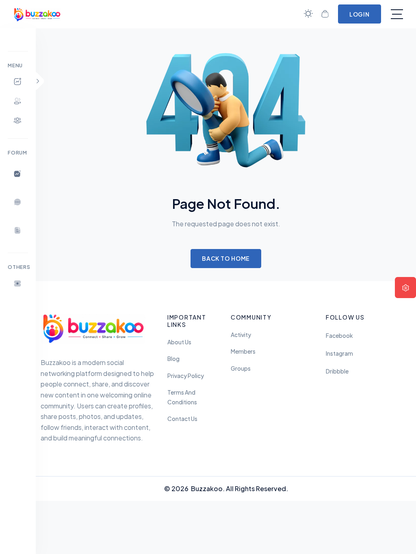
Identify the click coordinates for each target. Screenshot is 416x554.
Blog (173, 358)
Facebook (339, 335)
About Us (179, 342)
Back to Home (226, 258)
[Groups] (18, 120)
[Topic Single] (18, 230)
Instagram (339, 353)
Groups (241, 368)
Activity (241, 334)
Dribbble (337, 371)
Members (243, 351)
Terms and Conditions (182, 397)
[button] (18, 283)
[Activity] (18, 81)
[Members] (18, 101)
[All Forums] (18, 173)
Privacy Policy (185, 375)
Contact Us (182, 418)
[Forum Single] (18, 202)
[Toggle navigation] (397, 14)
